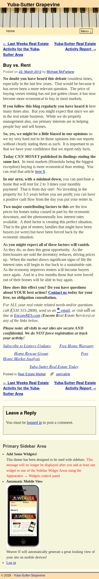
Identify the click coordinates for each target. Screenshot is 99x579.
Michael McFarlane (60, 71)
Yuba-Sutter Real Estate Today (53, 366)
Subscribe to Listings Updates (27, 345)
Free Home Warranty (76, 345)
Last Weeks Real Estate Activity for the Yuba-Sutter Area (26, 49)
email (65, 310)
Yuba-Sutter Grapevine (33, 4)
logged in (34, 422)
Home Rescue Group (31, 353)
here (40, 171)
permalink (63, 373)
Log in (11, 563)
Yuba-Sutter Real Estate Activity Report (75, 46)
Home (10, 31)
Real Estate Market (32, 373)
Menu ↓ (86, 31)
